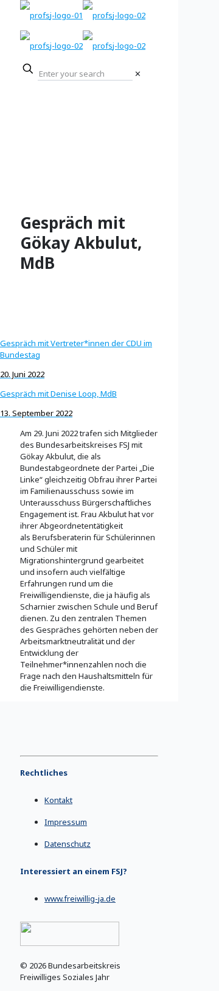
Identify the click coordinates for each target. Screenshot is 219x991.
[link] (137, 73)
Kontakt (58, 800)
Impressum (65, 821)
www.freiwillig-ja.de (80, 898)
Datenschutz (67, 843)
